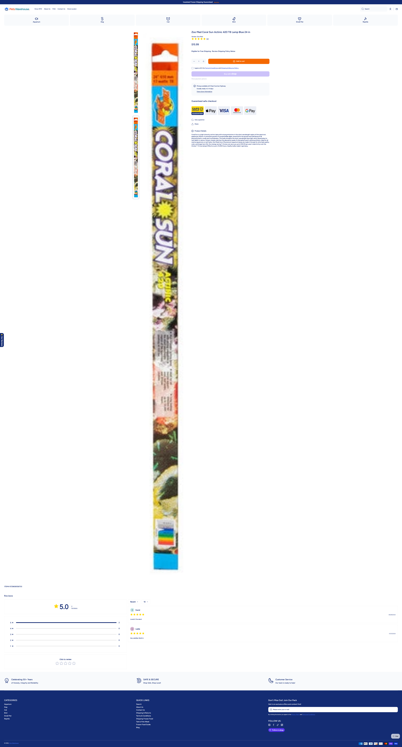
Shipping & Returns (143, 713)
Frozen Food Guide (143, 725)
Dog (5, 707)
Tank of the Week (142, 722)
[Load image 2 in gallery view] (136, 157)
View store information (204, 91)
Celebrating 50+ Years (21, 679)
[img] (198, 39)
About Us (139, 707)
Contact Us (140, 710)
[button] (397, 9)
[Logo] (17, 9)
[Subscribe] (395, 709)
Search (139, 704)
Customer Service (283, 679)
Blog (138, 727)
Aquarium (8, 704)
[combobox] (373, 9)
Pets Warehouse (14, 743)
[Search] (362, 9)
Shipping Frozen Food (144, 719)
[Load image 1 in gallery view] (136, 72)
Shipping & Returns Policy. (230, 68)
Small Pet (7, 716)
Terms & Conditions (211, 68)
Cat (5, 710)
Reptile (7, 719)
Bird (5, 713)
